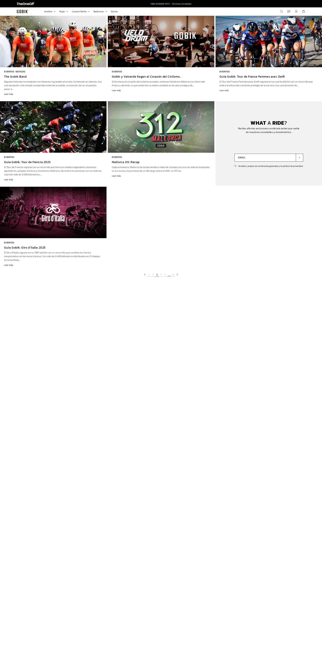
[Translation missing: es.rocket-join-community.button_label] (299, 157)
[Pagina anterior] (145, 274)
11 (173, 274)
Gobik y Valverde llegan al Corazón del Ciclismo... (147, 76)
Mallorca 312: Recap (126, 162)
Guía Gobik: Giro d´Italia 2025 (25, 247)
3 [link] (157, 274)
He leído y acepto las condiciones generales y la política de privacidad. (270, 166)
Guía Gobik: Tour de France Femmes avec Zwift (252, 76)
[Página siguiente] (177, 274)
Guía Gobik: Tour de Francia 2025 (27, 162)
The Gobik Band (15, 76)
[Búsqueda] (281, 11)
